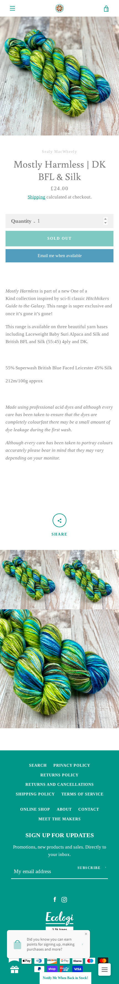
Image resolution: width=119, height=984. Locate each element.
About (64, 809)
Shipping (36, 197)
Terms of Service (82, 794)
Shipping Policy (35, 794)
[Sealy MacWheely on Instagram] (64, 899)
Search (38, 765)
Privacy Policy (71, 765)
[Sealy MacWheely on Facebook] (55, 899)
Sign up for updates (59, 835)
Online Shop (35, 809)
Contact (88, 809)
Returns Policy (59, 775)
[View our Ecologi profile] (59, 923)
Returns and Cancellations (59, 784)
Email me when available (60, 255)
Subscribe (89, 868)
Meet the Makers (59, 819)
